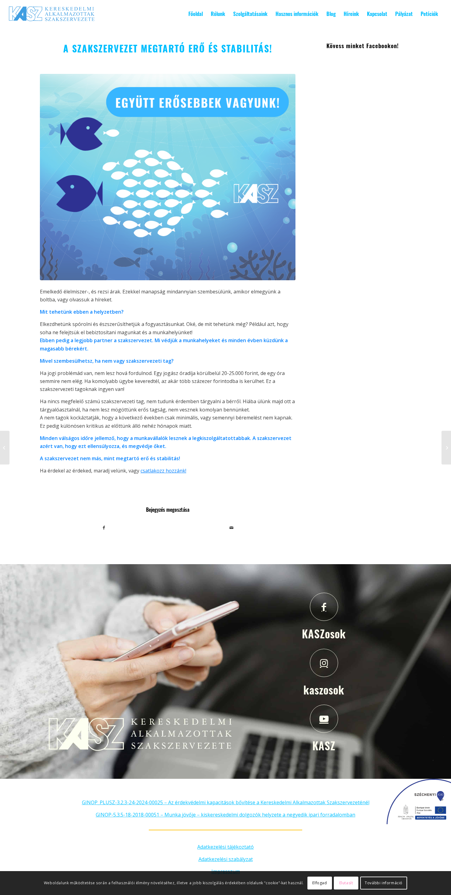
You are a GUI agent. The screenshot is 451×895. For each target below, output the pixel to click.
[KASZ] (324, 719)
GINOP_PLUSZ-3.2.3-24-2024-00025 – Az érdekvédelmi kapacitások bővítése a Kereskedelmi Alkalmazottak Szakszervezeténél (225, 802)
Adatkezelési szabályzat (226, 859)
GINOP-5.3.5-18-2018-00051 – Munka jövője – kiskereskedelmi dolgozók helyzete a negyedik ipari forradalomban (225, 814)
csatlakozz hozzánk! (163, 470)
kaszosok (323, 690)
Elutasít (346, 882)
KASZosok (324, 633)
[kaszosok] (324, 663)
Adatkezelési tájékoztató (225, 846)
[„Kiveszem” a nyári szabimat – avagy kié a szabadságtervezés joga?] (5, 448)
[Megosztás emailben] (231, 527)
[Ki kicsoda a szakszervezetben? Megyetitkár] (446, 448)
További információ (384, 882)
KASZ (323, 745)
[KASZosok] (324, 607)
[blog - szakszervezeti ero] (167, 177)
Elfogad (319, 882)
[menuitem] (195, 14)
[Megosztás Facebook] (104, 527)
